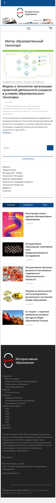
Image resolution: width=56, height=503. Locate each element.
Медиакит (6, 428)
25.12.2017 (8, 102)
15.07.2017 (29, 325)
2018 (7, 419)
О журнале (7, 376)
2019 (7, 417)
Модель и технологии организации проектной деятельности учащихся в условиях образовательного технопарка (27, 91)
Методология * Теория (12, 173)
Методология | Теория (12, 82)
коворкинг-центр (19, 109)
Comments (28, 205)
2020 (7, 414)
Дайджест (6, 188)
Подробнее (13, 132)
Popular (11, 205)
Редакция (6, 395)
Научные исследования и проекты (17, 182)
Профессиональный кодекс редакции (21, 381)
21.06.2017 (29, 223)
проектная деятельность (20, 111)
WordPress (6, 493)
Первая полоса (9, 170)
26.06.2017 (29, 260)
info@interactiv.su (11, 473)
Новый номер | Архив (11, 406)
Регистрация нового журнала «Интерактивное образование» (38, 216)
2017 (7, 422)
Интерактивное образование (15, 490)
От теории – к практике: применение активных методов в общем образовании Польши (37, 316)
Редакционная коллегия (15, 403)
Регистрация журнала (14, 387)
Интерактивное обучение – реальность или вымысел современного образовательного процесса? (39, 273)
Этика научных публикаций (16, 384)
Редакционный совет (14, 398)
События (6, 191)
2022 (7, 409)
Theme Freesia (44, 490)
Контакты (6, 425)
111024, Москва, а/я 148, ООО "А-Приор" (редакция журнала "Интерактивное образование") (24, 466)
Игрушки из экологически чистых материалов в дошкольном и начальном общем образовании (38, 295)
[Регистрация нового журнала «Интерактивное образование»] (12, 213)
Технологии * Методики (12, 176)
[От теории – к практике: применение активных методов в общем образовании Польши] (12, 311)
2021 (7, 411)
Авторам (6, 389)
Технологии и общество (12, 185)
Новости (6, 167)
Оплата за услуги (12, 392)
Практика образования (34, 82)
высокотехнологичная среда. (16, 106)
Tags (45, 205)
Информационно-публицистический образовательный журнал (31, 485)
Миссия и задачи (12, 379)
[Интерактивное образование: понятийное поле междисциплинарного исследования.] (12, 244)
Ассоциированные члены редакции (20, 400)
